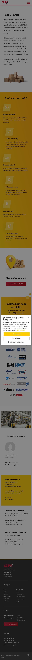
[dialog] (16, 330)
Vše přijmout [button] (17, 334)
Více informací (21, 330)
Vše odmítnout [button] (16, 338)
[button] (16, 342)
